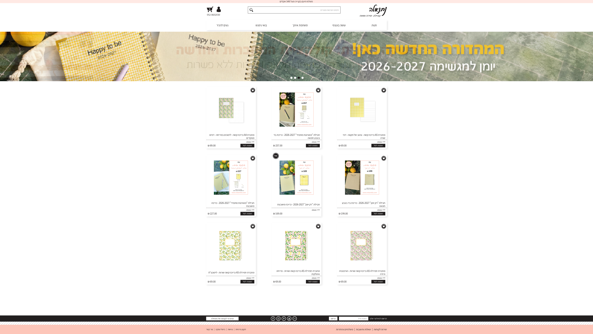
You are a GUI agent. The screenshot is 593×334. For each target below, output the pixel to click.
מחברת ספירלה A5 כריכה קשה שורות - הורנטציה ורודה (362, 272)
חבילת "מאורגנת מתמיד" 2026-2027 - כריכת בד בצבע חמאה (296, 136)
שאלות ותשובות (363, 329)
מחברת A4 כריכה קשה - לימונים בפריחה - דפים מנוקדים (231, 136)
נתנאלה (379, 142)
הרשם (333, 318)
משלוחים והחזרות (344, 329)
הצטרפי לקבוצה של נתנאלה (222, 318)
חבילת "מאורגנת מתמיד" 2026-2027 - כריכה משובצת (232, 204)
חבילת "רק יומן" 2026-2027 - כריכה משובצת (298, 204)
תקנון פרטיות (241, 329)
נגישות (230, 329)
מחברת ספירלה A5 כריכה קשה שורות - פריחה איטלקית (298, 272)
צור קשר (209, 329)
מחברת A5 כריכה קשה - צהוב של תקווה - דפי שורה (364, 136)
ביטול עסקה (220, 329)
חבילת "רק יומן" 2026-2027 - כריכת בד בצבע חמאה (363, 204)
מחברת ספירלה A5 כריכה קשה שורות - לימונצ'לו (231, 272)
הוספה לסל (378, 145)
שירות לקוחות (380, 329)
